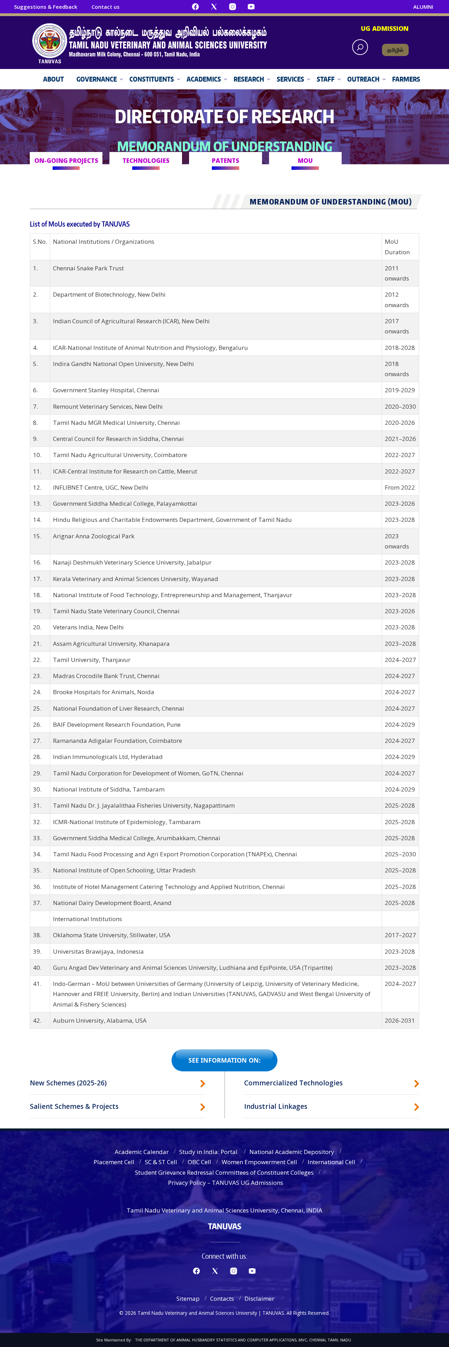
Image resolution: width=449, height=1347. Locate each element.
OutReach (363, 79)
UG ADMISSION (385, 28)
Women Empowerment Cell (259, 1162)
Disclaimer (259, 1298)
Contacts (222, 1298)
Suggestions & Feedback (45, 6)
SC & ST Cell (161, 1162)
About (53, 79)
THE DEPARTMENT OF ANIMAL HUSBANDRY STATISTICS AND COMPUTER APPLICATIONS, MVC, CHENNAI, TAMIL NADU (243, 1339)
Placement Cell (114, 1162)
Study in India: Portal (209, 1152)
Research (249, 79)
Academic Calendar (142, 1152)
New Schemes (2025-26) (68, 1082)
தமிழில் (395, 50)
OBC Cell (199, 1162)
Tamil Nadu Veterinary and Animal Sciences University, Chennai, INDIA (224, 1210)
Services (290, 79)
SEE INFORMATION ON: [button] (224, 1060)
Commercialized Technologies (293, 1082)
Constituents (151, 79)
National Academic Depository (291, 1152)
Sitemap (188, 1298)
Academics (204, 79)
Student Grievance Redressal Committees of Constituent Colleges (224, 1172)
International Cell (331, 1162)
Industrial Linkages (275, 1106)
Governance (96, 79)
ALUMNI (423, 6)
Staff (326, 79)
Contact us (106, 6)
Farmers (406, 79)
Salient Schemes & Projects (74, 1106)
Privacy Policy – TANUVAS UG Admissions (225, 1183)
